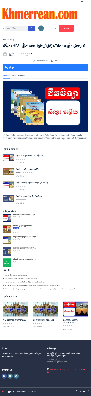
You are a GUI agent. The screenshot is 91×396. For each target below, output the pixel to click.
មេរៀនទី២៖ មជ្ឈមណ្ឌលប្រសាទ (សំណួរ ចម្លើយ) (32, 183)
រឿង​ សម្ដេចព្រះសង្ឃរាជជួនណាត (43, 320)
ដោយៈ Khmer (37, 327)
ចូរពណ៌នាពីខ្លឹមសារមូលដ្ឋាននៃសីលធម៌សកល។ (16, 275)
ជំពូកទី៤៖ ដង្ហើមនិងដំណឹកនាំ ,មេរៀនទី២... (30, 155)
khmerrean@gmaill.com (57, 362)
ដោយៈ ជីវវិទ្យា (20, 162)
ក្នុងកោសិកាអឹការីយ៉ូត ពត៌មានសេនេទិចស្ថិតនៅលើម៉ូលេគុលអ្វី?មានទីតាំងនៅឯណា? (25, 282)
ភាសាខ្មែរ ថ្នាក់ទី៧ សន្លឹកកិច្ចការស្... (14, 320)
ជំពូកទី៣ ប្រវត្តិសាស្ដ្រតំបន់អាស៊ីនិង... (28, 169)
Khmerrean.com (29, 391)
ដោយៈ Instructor (8, 327)
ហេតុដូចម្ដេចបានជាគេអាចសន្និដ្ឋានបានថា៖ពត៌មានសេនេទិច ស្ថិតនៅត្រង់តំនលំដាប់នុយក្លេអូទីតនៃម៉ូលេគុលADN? (32, 285)
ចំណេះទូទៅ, (6, 39)
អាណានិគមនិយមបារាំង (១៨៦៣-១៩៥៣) (70, 321)
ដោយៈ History (67, 329)
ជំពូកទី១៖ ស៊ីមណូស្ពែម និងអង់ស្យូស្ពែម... (29, 196)
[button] (82, 2)
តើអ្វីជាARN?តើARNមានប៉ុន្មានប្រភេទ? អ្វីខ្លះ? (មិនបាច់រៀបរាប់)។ (21, 279)
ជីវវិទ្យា (12, 39)
